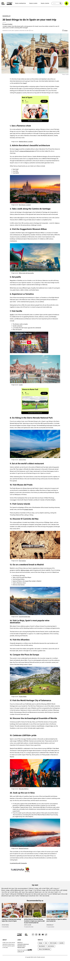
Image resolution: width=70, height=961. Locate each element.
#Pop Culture (27, 925)
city (57, 156)
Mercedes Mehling (23, 789)
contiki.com (20, 951)
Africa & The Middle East (44, 949)
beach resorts (29, 509)
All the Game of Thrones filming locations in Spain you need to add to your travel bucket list (34, 921)
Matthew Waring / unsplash (26, 141)
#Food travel (5, 925)
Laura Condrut (8, 24)
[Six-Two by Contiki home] (3, 3)
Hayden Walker (23, 696)
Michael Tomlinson (23, 848)
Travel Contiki (45, 3)
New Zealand (42, 946)
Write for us (20, 942)
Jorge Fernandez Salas (24, 616)
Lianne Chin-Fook (29, 926)
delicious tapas (25, 570)
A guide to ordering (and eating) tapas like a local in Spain (11, 920)
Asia (46, 943)
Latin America (51, 946)
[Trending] (66, 3)
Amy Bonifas (6, 926)
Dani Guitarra (22, 561)
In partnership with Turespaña (18, 863)
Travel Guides (33, 3)
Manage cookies (21, 947)
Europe (40, 943)
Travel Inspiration (20, 3)
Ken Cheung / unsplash (25, 205)
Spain (24, 83)
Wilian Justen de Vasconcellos (26, 273)
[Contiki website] (19, 934)
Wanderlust (7, 16)
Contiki (21, 385)
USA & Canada (53, 943)
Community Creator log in (23, 944)
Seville (12, 314)
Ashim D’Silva (22, 459)
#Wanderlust (49, 925)
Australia (61, 943)
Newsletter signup (21, 945)
